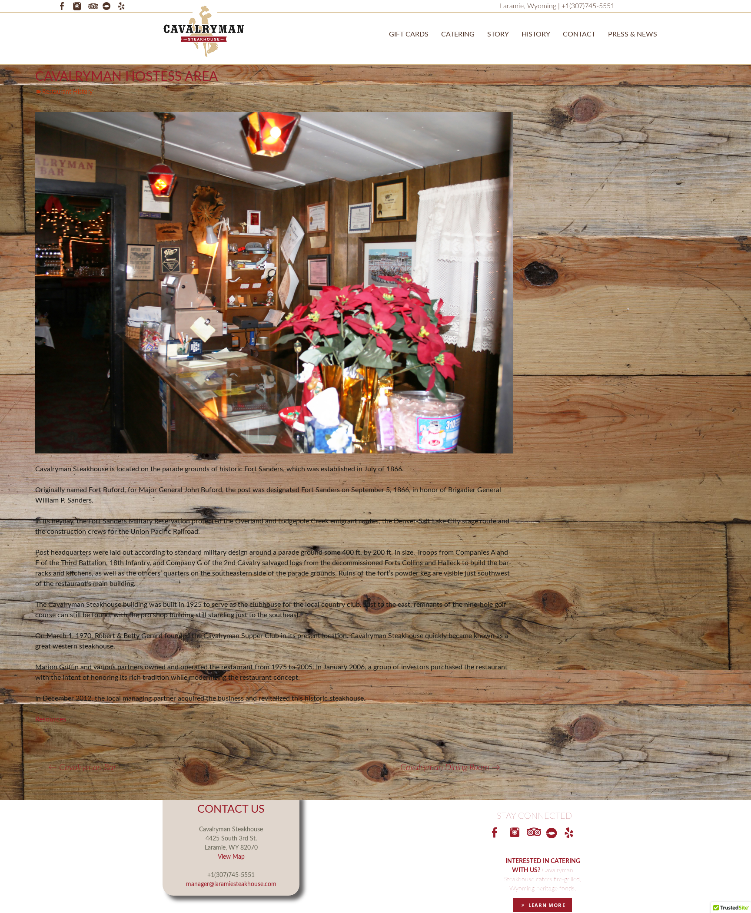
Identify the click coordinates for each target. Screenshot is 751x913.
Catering (458, 34)
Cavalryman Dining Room (450, 767)
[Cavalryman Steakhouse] (203, 31)
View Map (231, 857)
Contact (579, 34)
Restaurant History (67, 92)
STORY (498, 34)
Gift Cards (409, 34)
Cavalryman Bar (82, 767)
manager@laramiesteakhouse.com (231, 884)
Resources (50, 719)
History (536, 34)
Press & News (632, 34)
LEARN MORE (545, 905)
